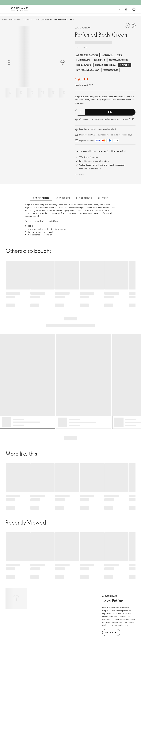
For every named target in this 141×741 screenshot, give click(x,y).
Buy (110, 112)
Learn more (79, 174)
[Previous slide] (9, 62)
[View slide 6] (64, 93)
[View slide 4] (42, 93)
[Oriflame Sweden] (19, 8)
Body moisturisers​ (45, 19)
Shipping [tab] (103, 198)
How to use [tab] (63, 198)
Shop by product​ (29, 19)
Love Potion (83, 27)
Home (4, 19)
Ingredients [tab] (84, 198)
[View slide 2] (21, 93)
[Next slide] (62, 62)
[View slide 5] (53, 93)
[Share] (127, 25)
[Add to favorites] (133, 25)
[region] (36, 56)
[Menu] (6, 9)
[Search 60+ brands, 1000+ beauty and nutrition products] (119, 9)
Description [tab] (41, 198)
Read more (79, 103)
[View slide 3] (32, 93)
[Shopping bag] (134, 9)
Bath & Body (14, 19)
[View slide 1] (10, 93)
